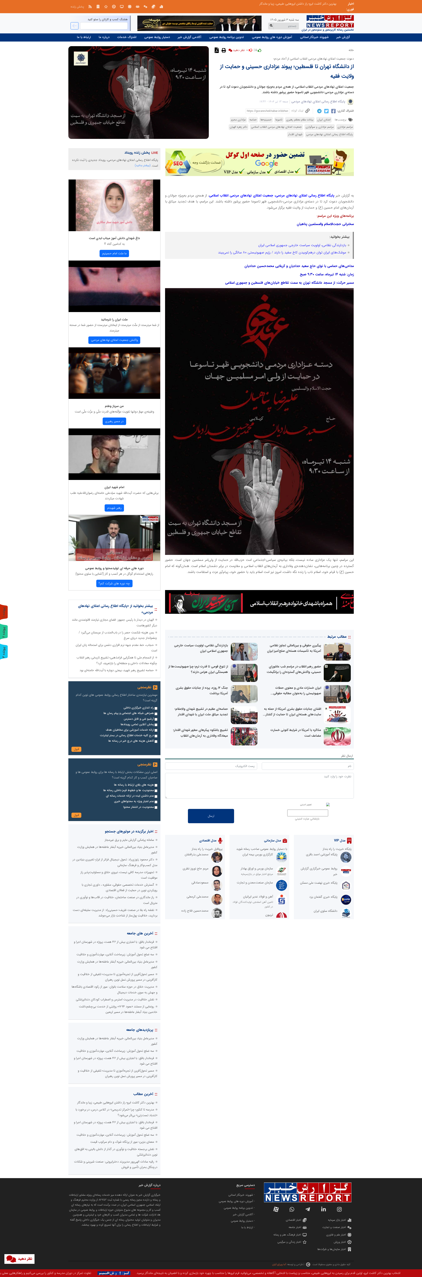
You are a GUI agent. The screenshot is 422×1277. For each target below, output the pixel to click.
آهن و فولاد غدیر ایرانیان (258, 896)
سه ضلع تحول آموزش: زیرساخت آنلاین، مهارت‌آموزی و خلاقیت (115, 954)
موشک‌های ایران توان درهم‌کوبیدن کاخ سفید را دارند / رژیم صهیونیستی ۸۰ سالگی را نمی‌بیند (282, 252)
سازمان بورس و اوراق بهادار (257, 868)
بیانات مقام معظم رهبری (299, 120)
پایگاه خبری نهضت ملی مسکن (318, 882)
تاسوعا (278, 120)
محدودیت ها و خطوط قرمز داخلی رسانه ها (128, 790)
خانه (351, 50)
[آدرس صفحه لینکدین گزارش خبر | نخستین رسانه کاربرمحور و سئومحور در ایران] (323, 1209)
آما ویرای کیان (279, 1264)
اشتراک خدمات (126, 37)
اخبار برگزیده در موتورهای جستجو (129, 831)
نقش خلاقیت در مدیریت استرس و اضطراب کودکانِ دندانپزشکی (115, 999)
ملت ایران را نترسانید (114, 319)
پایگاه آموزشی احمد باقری (321, 854)
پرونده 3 (3, 652)
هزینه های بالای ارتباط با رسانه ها (134, 785)
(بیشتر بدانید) (142, 165)
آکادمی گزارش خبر (189, 37)
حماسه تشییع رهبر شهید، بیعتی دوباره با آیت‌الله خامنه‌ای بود (117, 670)
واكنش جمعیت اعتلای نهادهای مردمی (114, 340)
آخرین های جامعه (140, 933)
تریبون (269, 914)
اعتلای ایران (324, 120)
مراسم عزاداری (345, 127)
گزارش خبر (343, 37)
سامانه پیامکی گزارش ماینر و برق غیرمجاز (129, 839)
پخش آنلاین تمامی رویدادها (137, 724)
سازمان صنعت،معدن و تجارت (255, 882)
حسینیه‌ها (266, 120)
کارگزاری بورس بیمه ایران (257, 854)
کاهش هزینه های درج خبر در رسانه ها (131, 741)
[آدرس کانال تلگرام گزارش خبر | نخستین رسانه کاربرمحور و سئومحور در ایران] (307, 1209)
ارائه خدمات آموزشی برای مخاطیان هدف (130, 730)
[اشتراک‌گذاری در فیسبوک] (333, 111)
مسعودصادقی (199, 882)
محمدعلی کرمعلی (197, 896)
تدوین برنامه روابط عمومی (226, 37)
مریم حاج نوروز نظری (195, 868)
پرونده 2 (3, 632)
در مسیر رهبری (114, 421)
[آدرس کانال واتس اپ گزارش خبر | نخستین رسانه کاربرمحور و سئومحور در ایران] (292, 1209)
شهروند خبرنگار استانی (314, 37)
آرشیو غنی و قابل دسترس (139, 719)
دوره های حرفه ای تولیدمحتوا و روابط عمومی (114, 568)
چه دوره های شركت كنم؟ (114, 583)
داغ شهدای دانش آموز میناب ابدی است (114, 238)
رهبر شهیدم (114, 507)
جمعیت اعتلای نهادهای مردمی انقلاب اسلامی (276, 127)
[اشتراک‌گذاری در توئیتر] (326, 111)
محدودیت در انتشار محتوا (138, 807)
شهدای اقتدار (295, 134)
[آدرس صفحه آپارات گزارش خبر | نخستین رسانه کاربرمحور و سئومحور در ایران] (276, 1209)
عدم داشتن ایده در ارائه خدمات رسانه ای (130, 796)
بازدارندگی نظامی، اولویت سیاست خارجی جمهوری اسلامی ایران (302, 245)
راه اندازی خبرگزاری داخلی (139, 708)
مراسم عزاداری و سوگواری (320, 127)
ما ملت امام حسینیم (114, 253)
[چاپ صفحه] (223, 50)
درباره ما (104, 37)
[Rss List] (90, 6)
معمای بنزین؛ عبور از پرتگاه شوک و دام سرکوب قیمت (304, 3)
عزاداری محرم (238, 120)
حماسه (253, 120)
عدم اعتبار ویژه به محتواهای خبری (134, 801)
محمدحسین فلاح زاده (194, 910)
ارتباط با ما (84, 37)
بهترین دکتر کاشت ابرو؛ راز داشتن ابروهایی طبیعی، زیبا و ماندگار (115, 1102)
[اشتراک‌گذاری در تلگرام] (319, 111)
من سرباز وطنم (114, 406)
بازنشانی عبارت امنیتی (307, 819)
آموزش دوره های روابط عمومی (272, 37)
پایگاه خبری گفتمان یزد (323, 896)
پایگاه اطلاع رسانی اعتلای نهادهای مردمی (318, 101)
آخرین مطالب (143, 1094)
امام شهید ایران (114, 487)
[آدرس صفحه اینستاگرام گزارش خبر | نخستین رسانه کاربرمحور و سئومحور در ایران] (339, 1209)
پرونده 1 (3, 612)
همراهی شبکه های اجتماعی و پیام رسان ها (129, 713)
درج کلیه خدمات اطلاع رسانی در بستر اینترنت (127, 735)
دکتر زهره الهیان (238, 127)
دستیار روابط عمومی (157, 37)
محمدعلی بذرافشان (196, 854)
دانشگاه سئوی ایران (325, 910)
